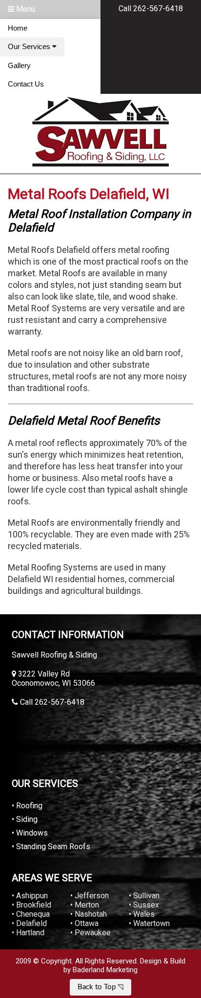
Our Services (30, 46)
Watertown (151, 923)
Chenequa (33, 914)
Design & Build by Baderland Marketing (124, 965)
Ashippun (32, 895)
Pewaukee (93, 932)
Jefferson (92, 895)
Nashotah (91, 914)
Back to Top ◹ (100, 987)
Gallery (19, 65)
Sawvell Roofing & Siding (54, 654)
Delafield (31, 923)
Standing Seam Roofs (53, 846)
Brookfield (33, 904)
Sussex (146, 904)
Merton (87, 904)
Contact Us (26, 84)
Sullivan (146, 895)
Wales (144, 914)
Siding (27, 819)
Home (17, 28)
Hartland (30, 932)
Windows (32, 833)
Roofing (29, 805)
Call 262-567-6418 (151, 8)
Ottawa (87, 923)
